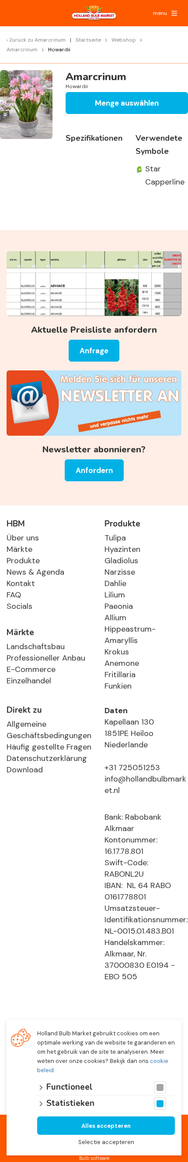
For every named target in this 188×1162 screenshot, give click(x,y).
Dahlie (115, 583)
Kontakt (21, 583)
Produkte (23, 560)
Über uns (23, 538)
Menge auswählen (127, 103)
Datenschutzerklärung (47, 758)
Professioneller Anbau (46, 658)
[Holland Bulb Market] (94, 13)
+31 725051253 (132, 767)
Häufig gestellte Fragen (49, 747)
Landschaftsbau (36, 646)
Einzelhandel (29, 680)
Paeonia (118, 606)
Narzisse (119, 572)
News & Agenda (35, 572)
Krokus (116, 652)
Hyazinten (122, 549)
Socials (19, 606)
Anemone (121, 663)
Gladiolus (121, 560)
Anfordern (94, 470)
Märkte (19, 549)
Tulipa (115, 538)
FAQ (14, 595)
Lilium (114, 595)
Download (25, 769)
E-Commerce (31, 669)
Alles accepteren (106, 1126)
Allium (115, 617)
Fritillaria (120, 674)
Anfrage (94, 350)
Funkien (118, 686)
